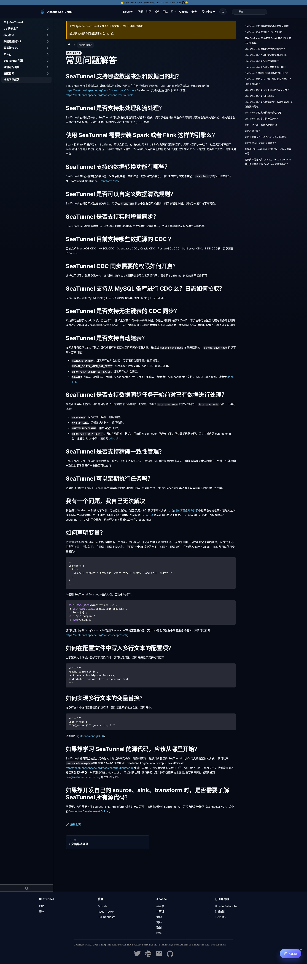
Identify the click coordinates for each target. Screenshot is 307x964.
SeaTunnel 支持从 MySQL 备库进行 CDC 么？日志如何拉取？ (268, 81)
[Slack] (148, 956)
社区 (148, 11)
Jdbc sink (115, 438)
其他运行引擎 (12, 67)
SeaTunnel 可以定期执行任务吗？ (262, 118)
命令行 (8, 54)
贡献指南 (9, 73)
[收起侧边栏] (26, 888)
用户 (173, 11)
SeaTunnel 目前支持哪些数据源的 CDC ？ (266, 67)
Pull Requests (106, 917)
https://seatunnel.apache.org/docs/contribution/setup (99, 768)
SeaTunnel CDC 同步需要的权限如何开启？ (267, 73)
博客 (157, 11)
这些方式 (148, 515)
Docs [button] (126, 11)
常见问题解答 (12, 79)
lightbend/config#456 (90, 736)
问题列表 (179, 510)
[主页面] (69, 45)
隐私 (159, 933)
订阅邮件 (220, 911)
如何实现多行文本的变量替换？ (261, 143)
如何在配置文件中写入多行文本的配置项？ (267, 137)
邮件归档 (220, 917)
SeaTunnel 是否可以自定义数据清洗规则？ (266, 55)
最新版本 (96, 33)
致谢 (159, 927)
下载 (140, 11)
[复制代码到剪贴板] (232, 562)
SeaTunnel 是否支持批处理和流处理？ (264, 32)
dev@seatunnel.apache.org (83, 777)
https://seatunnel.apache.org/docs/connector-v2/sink (99, 95)
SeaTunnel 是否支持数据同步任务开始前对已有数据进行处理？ (269, 104)
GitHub (183, 11)
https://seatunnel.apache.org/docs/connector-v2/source (101, 90)
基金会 (160, 906)
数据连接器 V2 (12, 41)
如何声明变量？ (253, 130)
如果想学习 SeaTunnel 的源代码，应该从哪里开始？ (268, 151)
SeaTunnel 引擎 (13, 60)
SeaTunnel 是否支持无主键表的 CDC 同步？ (267, 89)
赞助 (159, 922)
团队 (165, 11)
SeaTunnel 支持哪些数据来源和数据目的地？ (267, 26)
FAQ (41, 906)
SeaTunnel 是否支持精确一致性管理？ (264, 112)
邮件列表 (193, 510)
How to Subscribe (226, 906)
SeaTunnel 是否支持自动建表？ (261, 96)
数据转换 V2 (11, 47)
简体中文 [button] (207, 11)
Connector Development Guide (88, 811)
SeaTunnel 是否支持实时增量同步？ (263, 61)
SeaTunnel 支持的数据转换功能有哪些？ (265, 49)
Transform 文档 (108, 181)
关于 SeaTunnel (13, 22)
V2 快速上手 (11, 28)
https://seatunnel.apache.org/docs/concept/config (97, 635)
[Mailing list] (159, 956)
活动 (159, 917)
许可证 (160, 911)
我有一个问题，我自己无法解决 (261, 124)
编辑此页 (75, 824)
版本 (41, 911)
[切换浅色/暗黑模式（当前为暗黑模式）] (223, 11)
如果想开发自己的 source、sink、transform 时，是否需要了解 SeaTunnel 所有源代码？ (268, 162)
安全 (194, 11)
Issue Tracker (106, 911)
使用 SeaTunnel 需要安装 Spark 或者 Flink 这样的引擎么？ (268, 40)
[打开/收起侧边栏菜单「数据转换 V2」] (48, 48)
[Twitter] (137, 956)
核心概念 (9, 35)
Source (72, 253)
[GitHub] (170, 956)
